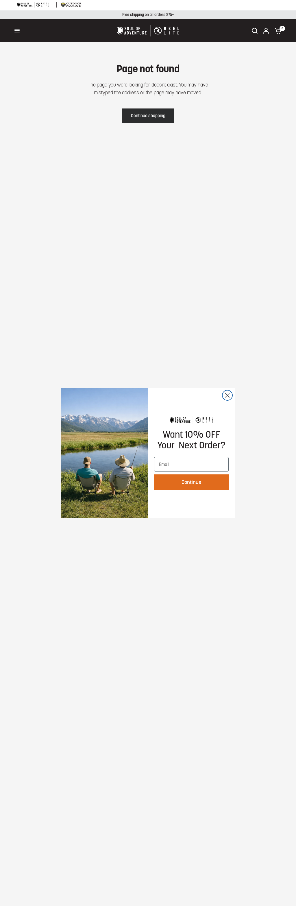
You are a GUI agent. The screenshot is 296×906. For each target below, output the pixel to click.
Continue (191, 482)
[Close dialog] (227, 395)
